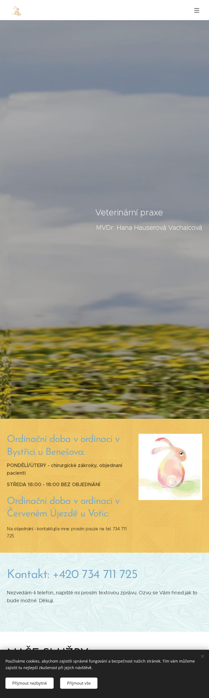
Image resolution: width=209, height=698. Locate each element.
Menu (196, 10)
